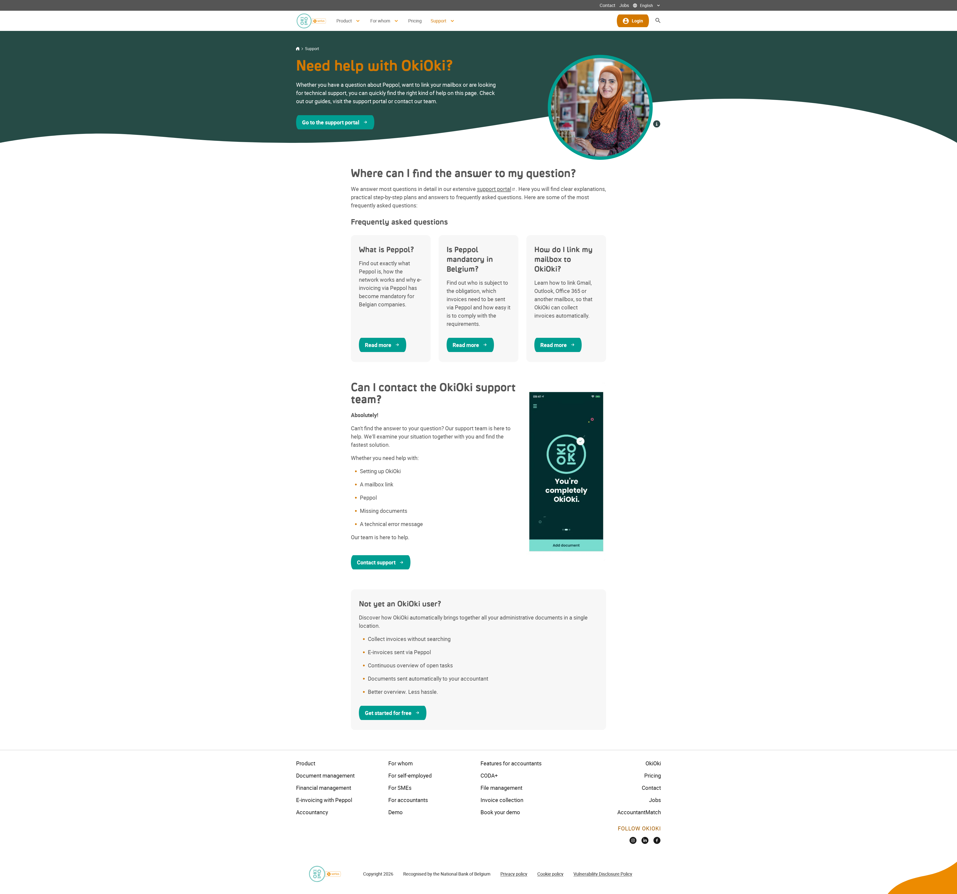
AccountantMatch (639, 812)
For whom (400, 763)
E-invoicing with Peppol (324, 800)
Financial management (323, 787)
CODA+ (489, 775)
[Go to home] (311, 20)
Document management (325, 775)
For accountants (408, 800)
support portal (494, 188)
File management (501, 787)
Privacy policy (513, 874)
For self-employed (410, 775)
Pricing (415, 21)
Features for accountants (511, 763)
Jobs (624, 5)
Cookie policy (550, 874)
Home (297, 48)
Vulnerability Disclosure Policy (602, 874)
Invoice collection (501, 800)
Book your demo (500, 812)
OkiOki (653, 763)
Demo (395, 812)
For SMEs (399, 787)
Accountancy (312, 812)
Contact (607, 5)
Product (305, 763)
